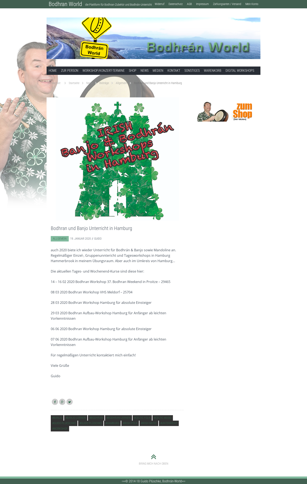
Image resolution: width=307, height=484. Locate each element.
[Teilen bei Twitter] (69, 402)
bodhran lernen (119, 417)
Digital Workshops (240, 71)
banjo (58, 417)
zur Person (69, 71)
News (144, 71)
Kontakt (173, 71)
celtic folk (143, 417)
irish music (149, 423)
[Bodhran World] (153, 38)
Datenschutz (176, 4)
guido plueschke (65, 423)
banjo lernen (76, 417)
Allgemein (60, 238)
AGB (189, 4)
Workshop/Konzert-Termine (103, 71)
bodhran (97, 417)
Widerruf (159, 4)
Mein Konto (251, 4)
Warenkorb (212, 71)
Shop (132, 71)
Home (53, 71)
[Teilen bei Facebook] (55, 402)
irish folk (130, 423)
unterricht (169, 423)
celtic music (163, 417)
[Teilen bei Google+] (62, 402)
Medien (158, 71)
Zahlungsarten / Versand (227, 4)
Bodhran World (65, 4)
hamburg (113, 423)
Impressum (202, 4)
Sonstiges (192, 71)
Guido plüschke (91, 423)
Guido (97, 238)
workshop (61, 428)
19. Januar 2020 (80, 238)
